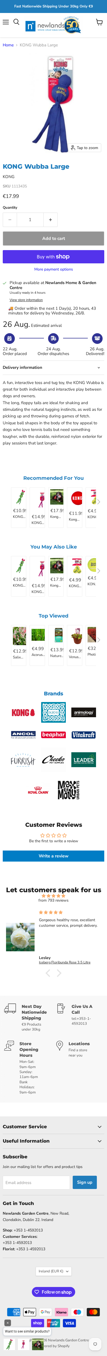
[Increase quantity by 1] (51, 220)
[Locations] (79, 1068)
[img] (53, 896)
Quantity (10, 208)
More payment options (53, 269)
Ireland (51, 1271)
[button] (49, 973)
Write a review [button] (54, 856)
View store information (26, 300)
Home (8, 45)
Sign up (84, 1182)
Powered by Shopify (53, 1346)
